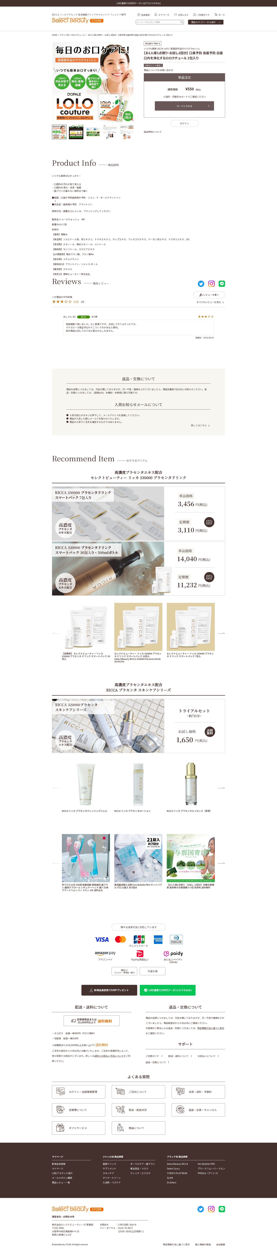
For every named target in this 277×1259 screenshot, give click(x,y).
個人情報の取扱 (203, 1244)
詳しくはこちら (199, 425)
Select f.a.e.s (173, 1168)
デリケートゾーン (112, 1177)
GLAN (170, 1177)
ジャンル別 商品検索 (113, 1156)
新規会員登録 (58, 1163)
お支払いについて (207, 1056)
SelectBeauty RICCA (177, 1163)
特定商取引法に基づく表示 (210, 1028)
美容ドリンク (109, 1163)
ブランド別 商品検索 (177, 1156)
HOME (54, 34)
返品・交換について (156, 1062)
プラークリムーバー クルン (211, 1168)
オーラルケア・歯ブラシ (142, 1163)
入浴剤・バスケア (112, 1182)
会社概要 (220, 1244)
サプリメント (109, 1168)
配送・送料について (178, 1056)
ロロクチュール (78, 34)
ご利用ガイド (152, 1056)
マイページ (57, 1156)
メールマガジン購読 (62, 1177)
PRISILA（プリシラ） (208, 1173)
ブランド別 (64, 34)
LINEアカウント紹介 (62, 1173)
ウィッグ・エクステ (140, 1173)
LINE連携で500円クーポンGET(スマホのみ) (138, 3)
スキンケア (108, 1173)
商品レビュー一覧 (61, 1182)
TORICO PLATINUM (177, 1173)
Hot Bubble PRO (206, 1163)
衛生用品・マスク (139, 1168)
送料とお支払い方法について (109, 1055)
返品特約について (153, 131)
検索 (181, 22)
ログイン (184, 123)
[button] (56, 632)
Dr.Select (171, 1182)
